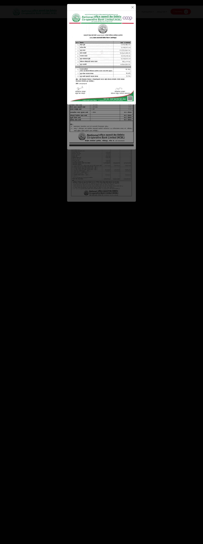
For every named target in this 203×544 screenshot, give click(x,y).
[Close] (132, 7)
